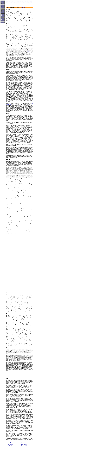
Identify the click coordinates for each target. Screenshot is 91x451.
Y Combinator (22, 7)
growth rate (28, 51)
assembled (27, 249)
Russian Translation (24, 442)
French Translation (10, 444)
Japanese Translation (10, 442)
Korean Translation (24, 445)
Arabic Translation (24, 444)
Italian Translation (10, 445)
